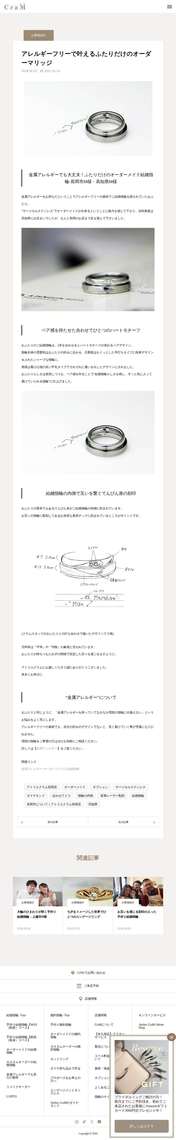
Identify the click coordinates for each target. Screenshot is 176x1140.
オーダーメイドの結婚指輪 (61, 769)
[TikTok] (84, 1121)
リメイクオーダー (18, 1087)
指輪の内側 (85, 795)
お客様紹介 (38, 35)
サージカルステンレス (130, 787)
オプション (100, 787)
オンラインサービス (152, 1015)
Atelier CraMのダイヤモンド (64, 1104)
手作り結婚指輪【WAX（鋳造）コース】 (21, 1026)
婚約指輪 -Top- (60, 1015)
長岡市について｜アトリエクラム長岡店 (54, 804)
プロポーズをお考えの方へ (65, 1079)
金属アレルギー (47, 748)
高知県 (92, 804)
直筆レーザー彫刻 (112, 795)
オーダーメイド (74, 787)
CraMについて (104, 1024)
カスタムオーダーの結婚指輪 (21, 1064)
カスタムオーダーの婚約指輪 (65, 1048)
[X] (92, 1121)
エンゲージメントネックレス (65, 1092)
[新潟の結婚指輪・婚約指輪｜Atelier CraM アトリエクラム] (17, 6)
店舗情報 (101, 1015)
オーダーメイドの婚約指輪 (65, 1036)
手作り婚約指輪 (60, 1024)
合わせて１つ (61, 795)
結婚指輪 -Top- (16, 1015)
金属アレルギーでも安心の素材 (21, 1076)
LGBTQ (11, 1096)
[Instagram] (76, 1121)
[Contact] (99, 1121)
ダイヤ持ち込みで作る (65, 1068)
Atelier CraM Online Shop (151, 1026)
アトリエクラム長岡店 (42, 787)
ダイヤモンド (36, 795)
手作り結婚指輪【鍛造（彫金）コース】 (21, 1039)
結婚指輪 (138, 795)
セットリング (59, 1059)
